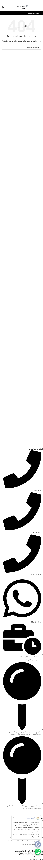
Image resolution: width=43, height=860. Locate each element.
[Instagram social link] (27, 812)
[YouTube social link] (24, 812)
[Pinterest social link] (21, 2)
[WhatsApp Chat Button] (38, 852)
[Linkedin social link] (19, 2)
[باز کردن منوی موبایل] (40, 7)
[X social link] (24, 2)
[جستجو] (4, 13)
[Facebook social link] (26, 2)
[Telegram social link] (16, 2)
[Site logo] (21, 7)
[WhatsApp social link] (19, 812)
